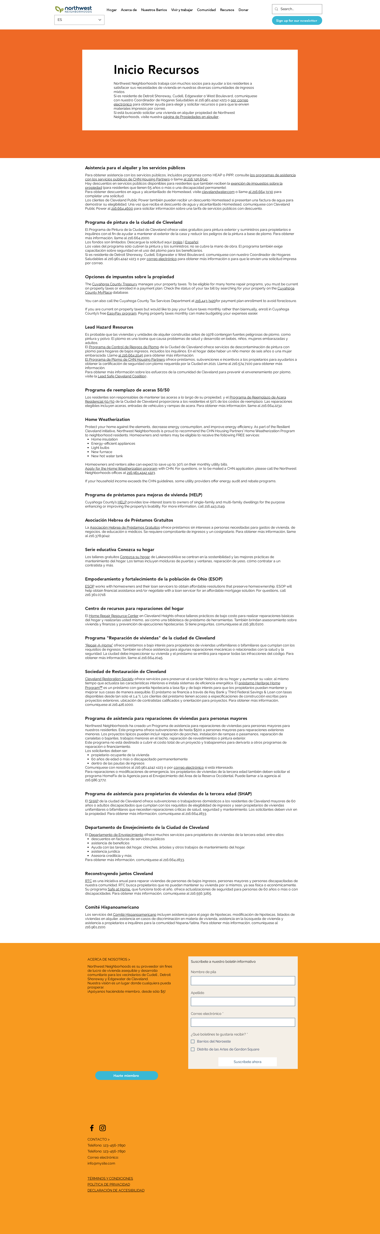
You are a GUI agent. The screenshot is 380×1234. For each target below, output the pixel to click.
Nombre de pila (203, 972)
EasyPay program (122, 313)
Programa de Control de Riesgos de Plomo (124, 347)
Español (191, 242)
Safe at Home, (119, 889)
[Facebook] (92, 1128)
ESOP (89, 586)
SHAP (94, 801)
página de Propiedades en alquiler (191, 117)
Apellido (197, 993)
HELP (122, 502)
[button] (129, 9)
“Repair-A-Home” (99, 645)
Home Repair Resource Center (114, 616)
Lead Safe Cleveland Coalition (122, 376)
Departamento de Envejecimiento (116, 835)
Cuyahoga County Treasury (114, 284)
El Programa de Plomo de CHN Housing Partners (125, 359)
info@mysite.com (101, 1163)
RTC (88, 881)
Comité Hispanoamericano (134, 914)
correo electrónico (162, 259)
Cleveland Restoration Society (109, 679)
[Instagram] (102, 1128)
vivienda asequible (122, 970)
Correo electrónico (207, 1014)
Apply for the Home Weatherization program (121, 468)
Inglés (178, 242)
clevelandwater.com (218, 192)
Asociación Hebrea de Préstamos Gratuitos (125, 527)
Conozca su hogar (135, 557)
